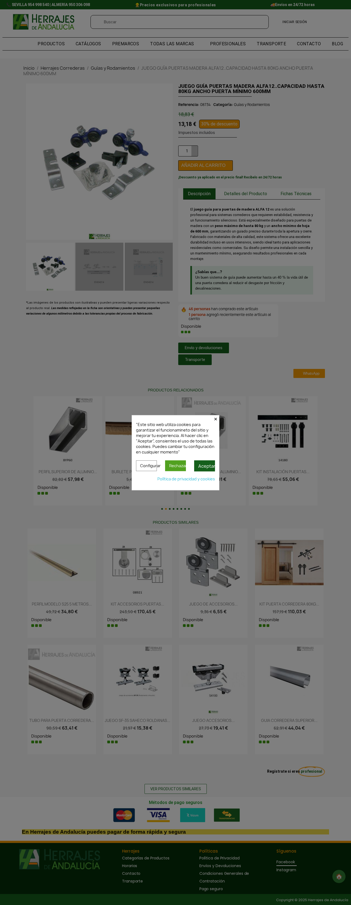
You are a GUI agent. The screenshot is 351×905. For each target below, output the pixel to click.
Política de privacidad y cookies (186, 478)
